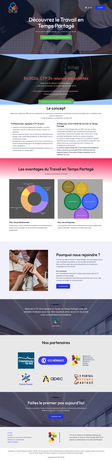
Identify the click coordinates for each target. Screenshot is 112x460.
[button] (99, 7)
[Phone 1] (88, 7)
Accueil (10, 433)
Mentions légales (13, 442)
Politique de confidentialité (16, 440)
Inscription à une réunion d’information (19, 437)
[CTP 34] (13, 7)
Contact (10, 435)
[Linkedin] (86, 7)
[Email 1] (91, 7)
